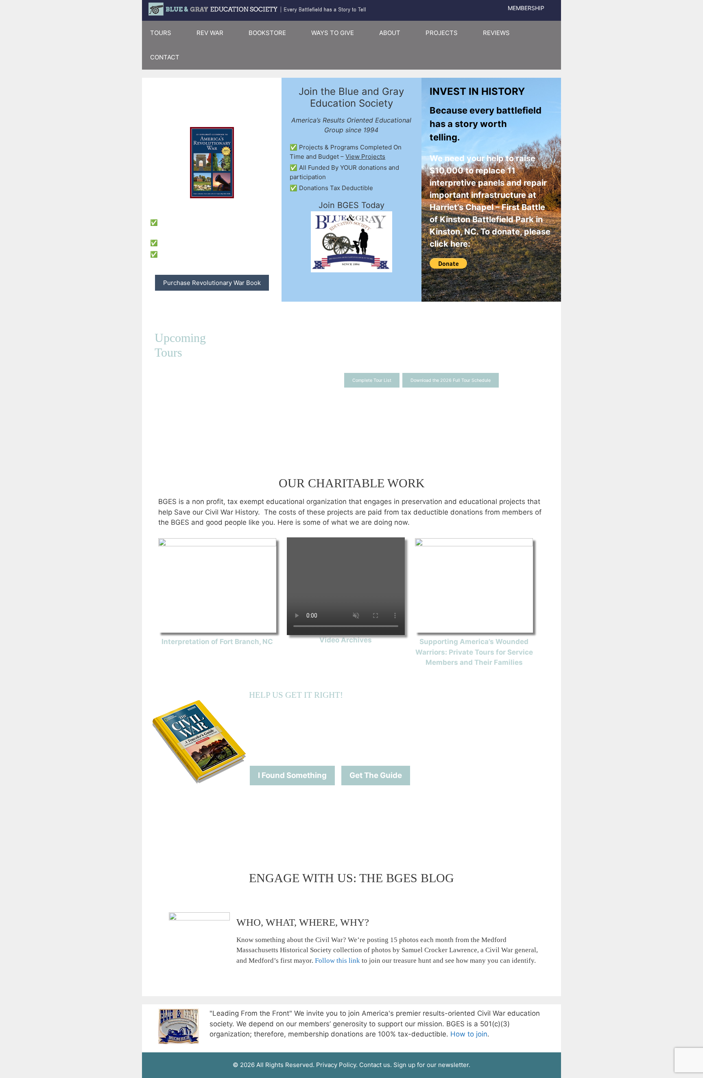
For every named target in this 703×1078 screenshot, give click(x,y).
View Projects (365, 156)
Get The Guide (375, 775)
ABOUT (389, 33)
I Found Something (292, 775)
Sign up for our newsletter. (431, 1065)
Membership (526, 7)
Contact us (374, 1065)
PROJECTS (442, 33)
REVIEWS (496, 33)
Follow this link (337, 960)
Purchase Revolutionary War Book (212, 283)
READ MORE (217, 652)
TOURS (160, 33)
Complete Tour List (371, 380)
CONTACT (164, 57)
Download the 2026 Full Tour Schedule (450, 380)
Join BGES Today (351, 205)
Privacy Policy (336, 1065)
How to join (468, 1034)
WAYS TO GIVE (332, 33)
